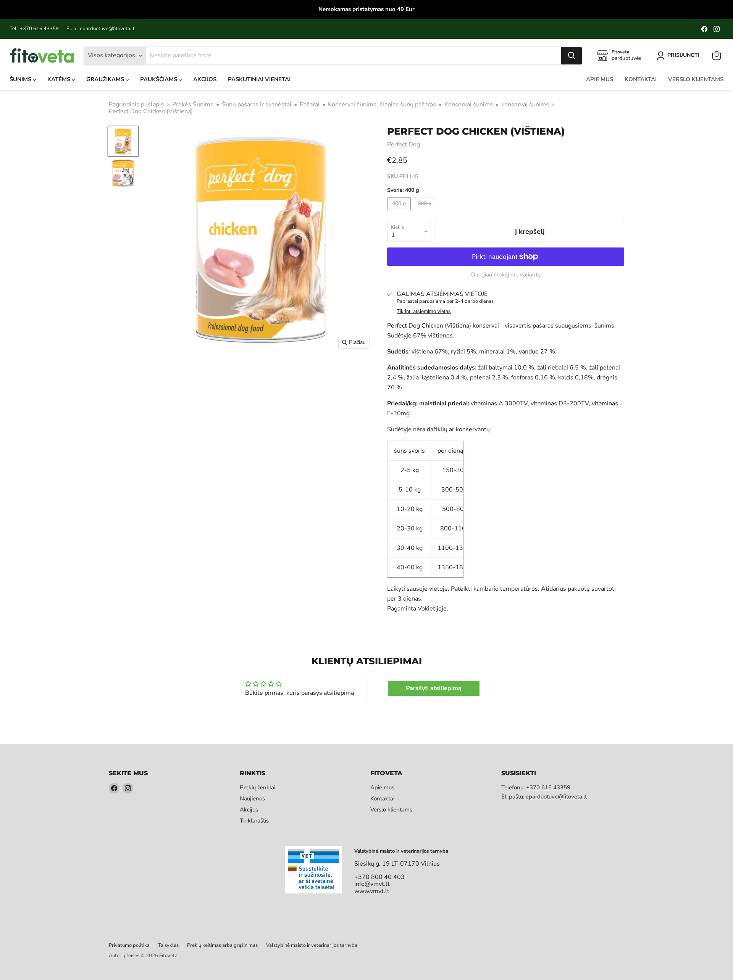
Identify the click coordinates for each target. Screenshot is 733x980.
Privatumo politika (129, 945)
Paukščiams (159, 79)
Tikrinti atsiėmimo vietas (424, 311)
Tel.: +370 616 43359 (34, 29)
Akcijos (204, 79)
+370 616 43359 (548, 787)
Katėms (59, 79)
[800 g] (425, 212)
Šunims (21, 79)
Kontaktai (641, 79)
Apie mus (599, 79)
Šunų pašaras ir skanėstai (256, 104)
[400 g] (400, 212)
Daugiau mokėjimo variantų (506, 275)
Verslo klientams (695, 79)
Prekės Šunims (192, 104)
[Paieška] (571, 55)
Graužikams (106, 79)
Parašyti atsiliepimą (434, 688)
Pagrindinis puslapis (136, 104)
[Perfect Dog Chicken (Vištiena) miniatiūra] (123, 141)
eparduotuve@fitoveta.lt (556, 796)
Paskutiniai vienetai (259, 79)
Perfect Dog (403, 144)
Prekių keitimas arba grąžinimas (222, 945)
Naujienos (252, 798)
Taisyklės (168, 945)
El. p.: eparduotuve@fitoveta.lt (100, 29)
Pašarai (310, 104)
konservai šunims (525, 104)
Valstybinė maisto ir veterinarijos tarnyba (311, 945)
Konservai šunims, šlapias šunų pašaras (382, 104)
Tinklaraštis (254, 820)
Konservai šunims (468, 104)
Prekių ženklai (257, 787)
